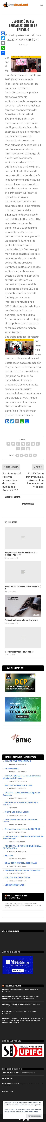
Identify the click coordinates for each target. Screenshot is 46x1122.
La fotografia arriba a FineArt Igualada (19, 652)
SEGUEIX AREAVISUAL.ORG (13, 986)
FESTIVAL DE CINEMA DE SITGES (18, 785)
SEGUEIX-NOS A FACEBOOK (10, 931)
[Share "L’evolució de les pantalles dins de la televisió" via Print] (28, 448)
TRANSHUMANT (12, 768)
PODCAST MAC (7, 1091)
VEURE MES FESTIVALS (14, 885)
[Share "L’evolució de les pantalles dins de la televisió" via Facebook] (8, 443)
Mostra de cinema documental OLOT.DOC (22, 829)
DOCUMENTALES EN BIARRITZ (12, 989)
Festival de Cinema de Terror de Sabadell (22, 870)
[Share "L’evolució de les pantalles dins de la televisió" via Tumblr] (23, 443)
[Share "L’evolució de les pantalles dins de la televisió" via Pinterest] (28, 443)
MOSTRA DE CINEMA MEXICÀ (17, 812)
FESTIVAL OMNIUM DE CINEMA (17, 878)
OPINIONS (25, 39)
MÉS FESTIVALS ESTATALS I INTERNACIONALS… (16, 897)
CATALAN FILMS (7, 1078)
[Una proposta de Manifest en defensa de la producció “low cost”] (23, 538)
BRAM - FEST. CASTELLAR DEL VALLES (21, 863)
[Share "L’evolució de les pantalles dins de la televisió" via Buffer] (37, 443)
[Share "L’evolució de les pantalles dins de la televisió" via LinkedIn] (32, 443)
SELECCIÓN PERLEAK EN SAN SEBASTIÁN (16, 1004)
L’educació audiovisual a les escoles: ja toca (21, 620)
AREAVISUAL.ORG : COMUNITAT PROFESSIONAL (18, 1073)
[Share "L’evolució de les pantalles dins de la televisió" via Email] (23, 448)
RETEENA (9, 856)
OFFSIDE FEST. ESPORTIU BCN (18, 761)
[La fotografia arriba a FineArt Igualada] (23, 637)
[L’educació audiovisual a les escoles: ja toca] (23, 606)
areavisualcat (26, 35)
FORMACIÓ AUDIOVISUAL (11, 1084)
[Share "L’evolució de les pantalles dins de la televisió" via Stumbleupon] (18, 448)
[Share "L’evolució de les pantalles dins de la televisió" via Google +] (18, 443)
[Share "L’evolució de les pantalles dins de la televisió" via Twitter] (13, 443)
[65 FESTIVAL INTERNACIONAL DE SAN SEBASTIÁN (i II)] (23, 572)
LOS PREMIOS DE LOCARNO (12, 1011)
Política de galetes (30, 1111)
